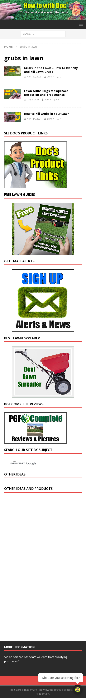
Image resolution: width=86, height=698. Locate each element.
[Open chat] (78, 690)
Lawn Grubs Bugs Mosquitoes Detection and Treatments (46, 93)
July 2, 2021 (33, 99)
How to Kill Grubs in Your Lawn (46, 114)
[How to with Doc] (43, 17)
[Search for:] (43, 34)
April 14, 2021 (34, 118)
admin (50, 76)
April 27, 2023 (34, 76)
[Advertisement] (35, 568)
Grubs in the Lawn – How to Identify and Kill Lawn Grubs (51, 70)
